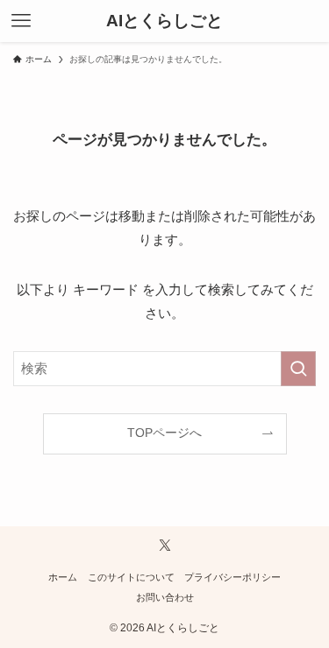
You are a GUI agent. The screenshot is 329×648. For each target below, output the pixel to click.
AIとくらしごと (164, 21)
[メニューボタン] (21, 21)
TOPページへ (164, 433)
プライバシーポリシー (232, 577)
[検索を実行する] (298, 368)
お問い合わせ (165, 597)
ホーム (62, 577)
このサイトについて (131, 577)
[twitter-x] (165, 545)
